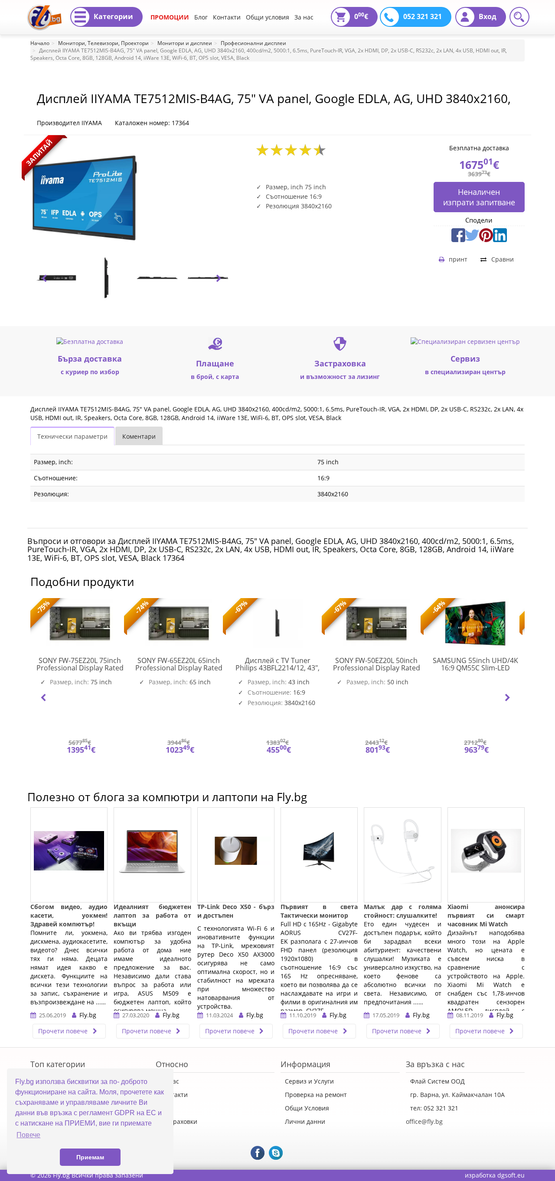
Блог (201, 17)
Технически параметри (72, 436)
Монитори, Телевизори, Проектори (103, 43)
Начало (39, 43)
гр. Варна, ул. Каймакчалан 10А (457, 1094)
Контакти (227, 17)
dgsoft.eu (511, 1175)
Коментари (139, 436)
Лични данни (305, 1121)
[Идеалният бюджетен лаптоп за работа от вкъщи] (152, 855)
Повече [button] (28, 1135)
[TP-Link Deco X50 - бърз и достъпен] (235, 855)
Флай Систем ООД (437, 1081)
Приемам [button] (90, 1157)
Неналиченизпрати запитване (479, 197)
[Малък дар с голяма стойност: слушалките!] (402, 855)
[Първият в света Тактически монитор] (319, 855)
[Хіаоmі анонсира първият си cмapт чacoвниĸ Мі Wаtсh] (486, 855)
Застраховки (178, 1121)
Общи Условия (307, 1108)
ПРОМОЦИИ (169, 17)
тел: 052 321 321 (434, 1108)
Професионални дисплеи (253, 43)
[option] (56, 278)
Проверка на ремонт (316, 1094)
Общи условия (267, 17)
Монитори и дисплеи (184, 43)
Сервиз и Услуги (309, 1081)
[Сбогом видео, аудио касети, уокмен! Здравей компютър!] (69, 855)
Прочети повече (63, 1031)
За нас (303, 17)
